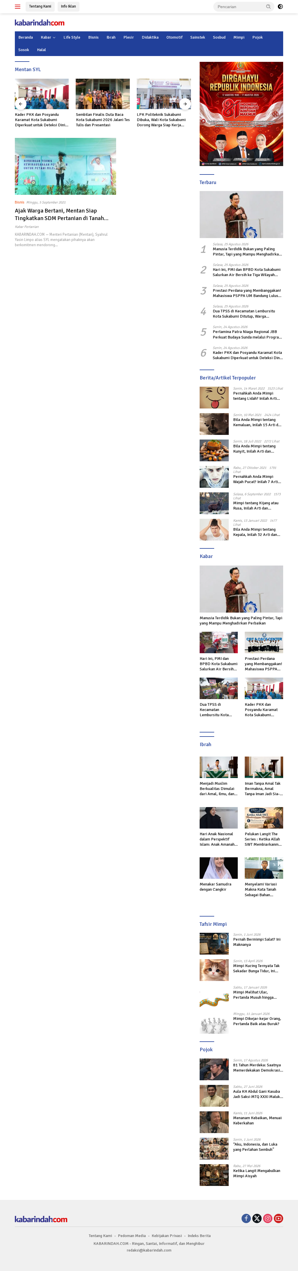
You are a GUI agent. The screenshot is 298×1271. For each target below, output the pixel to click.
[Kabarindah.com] (39, 22)
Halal (41, 49)
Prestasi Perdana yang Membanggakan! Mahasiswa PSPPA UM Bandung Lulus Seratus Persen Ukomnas (247, 293)
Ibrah (111, 37)
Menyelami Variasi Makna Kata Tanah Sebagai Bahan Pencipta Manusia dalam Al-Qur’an (261, 890)
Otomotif (174, 37)
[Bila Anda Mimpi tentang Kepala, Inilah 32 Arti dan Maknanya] (214, 530)
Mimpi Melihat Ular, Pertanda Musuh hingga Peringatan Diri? (253, 995)
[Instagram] (267, 1219)
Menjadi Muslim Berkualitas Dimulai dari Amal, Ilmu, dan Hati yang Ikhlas (217, 789)
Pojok (257, 37)
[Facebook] (246, 1219)
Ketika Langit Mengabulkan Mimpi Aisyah (256, 1173)
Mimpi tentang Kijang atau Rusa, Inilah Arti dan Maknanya (256, 506)
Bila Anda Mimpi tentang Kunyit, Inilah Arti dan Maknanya (254, 449)
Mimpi (238, 37)
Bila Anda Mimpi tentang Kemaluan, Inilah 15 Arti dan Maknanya (257, 422)
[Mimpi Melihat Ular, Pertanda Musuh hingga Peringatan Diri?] (214, 996)
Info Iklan (68, 6)
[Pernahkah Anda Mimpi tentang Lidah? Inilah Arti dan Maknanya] (214, 397)
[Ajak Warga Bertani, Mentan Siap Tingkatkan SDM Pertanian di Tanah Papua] (65, 166)
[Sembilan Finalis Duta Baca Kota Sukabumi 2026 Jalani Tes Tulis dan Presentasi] (103, 94)
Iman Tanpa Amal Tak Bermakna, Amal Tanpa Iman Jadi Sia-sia (263, 789)
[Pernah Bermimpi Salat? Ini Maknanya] (214, 944)
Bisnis (93, 37)
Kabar (46, 37)
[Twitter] (257, 1219)
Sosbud (219, 37)
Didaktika (150, 37)
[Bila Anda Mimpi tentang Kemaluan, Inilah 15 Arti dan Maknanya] (214, 424)
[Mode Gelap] (280, 7)
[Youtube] (278, 1219)
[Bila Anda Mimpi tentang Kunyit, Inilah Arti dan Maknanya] (214, 450)
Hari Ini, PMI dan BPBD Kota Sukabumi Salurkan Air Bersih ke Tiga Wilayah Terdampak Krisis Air (247, 272)
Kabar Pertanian (27, 227)
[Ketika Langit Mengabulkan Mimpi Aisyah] (214, 1175)
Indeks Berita (199, 1235)
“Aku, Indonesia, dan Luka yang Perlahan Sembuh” (255, 1147)
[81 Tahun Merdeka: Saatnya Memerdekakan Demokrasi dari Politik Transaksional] (214, 1069)
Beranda (25, 37)
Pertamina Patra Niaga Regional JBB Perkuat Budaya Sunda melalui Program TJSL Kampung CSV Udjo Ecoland (247, 334)
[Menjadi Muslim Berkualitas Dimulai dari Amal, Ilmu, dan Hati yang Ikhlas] (219, 767)
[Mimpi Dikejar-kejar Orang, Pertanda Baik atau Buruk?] (214, 1023)
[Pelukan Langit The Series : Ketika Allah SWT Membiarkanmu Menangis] (264, 818)
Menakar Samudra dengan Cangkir (215, 887)
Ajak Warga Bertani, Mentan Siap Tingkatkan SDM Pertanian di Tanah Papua (59, 218)
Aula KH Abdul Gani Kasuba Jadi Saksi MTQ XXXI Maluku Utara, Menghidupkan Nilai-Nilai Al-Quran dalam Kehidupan (257, 1094)
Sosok (23, 49)
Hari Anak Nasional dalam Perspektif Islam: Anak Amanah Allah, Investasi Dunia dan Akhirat (218, 839)
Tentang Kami (40, 6)
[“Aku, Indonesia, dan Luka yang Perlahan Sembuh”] (214, 1149)
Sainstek (197, 37)
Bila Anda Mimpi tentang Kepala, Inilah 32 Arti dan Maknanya (255, 532)
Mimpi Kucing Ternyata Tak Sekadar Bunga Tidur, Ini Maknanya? (256, 968)
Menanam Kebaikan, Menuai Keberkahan (257, 1120)
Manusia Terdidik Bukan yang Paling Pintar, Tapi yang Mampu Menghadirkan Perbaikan (247, 251)
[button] (268, 6)
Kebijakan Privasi (167, 1235)
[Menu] (19, 7)
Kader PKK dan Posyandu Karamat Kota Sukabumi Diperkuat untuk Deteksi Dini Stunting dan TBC (40, 120)
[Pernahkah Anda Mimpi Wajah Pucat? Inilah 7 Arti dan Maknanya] (214, 477)
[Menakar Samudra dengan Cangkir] (219, 868)
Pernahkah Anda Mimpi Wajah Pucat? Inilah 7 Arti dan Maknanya (255, 479)
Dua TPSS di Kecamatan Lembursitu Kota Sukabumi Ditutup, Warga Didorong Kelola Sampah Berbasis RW (246, 314)
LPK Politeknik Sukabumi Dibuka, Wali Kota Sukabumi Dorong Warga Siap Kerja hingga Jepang (161, 120)
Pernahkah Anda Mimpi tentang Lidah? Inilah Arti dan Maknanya (255, 396)
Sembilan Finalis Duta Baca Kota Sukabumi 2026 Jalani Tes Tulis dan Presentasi (103, 119)
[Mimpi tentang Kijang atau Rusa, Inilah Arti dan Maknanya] (214, 503)
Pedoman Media (132, 1235)
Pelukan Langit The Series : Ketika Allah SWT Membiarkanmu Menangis (263, 839)
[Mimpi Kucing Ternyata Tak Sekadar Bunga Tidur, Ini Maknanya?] (214, 970)
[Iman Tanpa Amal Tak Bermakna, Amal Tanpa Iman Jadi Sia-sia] (264, 767)
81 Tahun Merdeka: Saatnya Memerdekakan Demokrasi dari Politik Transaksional (257, 1068)
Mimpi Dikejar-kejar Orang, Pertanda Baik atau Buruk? (257, 1021)
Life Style (71, 37)
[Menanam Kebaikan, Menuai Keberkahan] (214, 1122)
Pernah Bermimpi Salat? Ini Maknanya (257, 942)
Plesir (128, 37)
